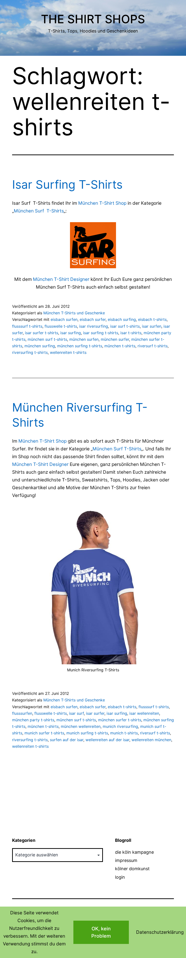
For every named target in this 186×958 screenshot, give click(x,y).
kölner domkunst (132, 868)
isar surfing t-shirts (100, 332)
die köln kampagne (134, 852)
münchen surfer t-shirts (119, 719)
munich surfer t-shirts (44, 733)
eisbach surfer (93, 319)
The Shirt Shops (93, 19)
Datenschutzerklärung (160, 932)
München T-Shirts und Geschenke (74, 312)
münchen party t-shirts (33, 719)
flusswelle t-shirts (61, 326)
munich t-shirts (124, 733)
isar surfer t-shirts (41, 332)
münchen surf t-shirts (47, 339)
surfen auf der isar (66, 739)
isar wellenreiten (144, 713)
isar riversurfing (93, 326)
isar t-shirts (130, 332)
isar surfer (95, 713)
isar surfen (151, 326)
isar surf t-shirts (125, 326)
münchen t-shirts (119, 345)
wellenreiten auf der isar (107, 739)
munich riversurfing (120, 726)
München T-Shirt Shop (102, 203)
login (120, 877)
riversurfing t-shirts (30, 352)
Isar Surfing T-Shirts (67, 184)
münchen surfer (115, 339)
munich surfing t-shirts (87, 733)
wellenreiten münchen (151, 739)
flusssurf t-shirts (27, 326)
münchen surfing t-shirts (79, 345)
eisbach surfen (64, 319)
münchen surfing (39, 345)
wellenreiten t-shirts (68, 352)
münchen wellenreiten (81, 726)
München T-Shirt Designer (61, 279)
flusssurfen (22, 713)
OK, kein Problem (101, 932)
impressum (126, 860)
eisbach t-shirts (152, 319)
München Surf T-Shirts (39, 211)
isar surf (76, 713)
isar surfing (70, 332)
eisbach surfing (122, 319)
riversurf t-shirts (153, 345)
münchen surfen (84, 339)
